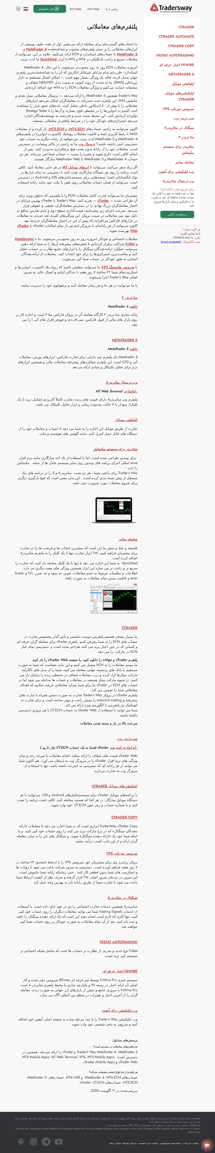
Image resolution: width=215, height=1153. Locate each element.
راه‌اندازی (130, 391)
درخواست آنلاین (177, 214)
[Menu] (18, 9)
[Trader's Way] (170, 11)
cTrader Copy (181, 45)
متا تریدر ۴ (186, 136)
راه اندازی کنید (126, 747)
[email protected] (171, 242)
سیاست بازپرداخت (191, 1143)
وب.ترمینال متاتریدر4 (178, 180)
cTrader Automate (176, 36)
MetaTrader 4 (36, 49)
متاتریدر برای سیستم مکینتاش (115, 448)
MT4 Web (93, 9)
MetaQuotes (24, 238)
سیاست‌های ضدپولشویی (170, 1143)
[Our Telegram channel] (46, 1142)
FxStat (130, 243)
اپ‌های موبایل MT (75, 167)
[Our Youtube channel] (58, 1142)
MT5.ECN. (56, 128)
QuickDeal (48, 59)
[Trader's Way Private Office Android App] (21, 1142)
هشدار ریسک (115, 1143)
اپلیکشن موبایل (183, 83)
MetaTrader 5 (181, 74)
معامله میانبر (184, 162)
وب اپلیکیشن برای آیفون (176, 171)
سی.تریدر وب (184, 118)
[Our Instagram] (33, 1142)
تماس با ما (112, 9)
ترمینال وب (86, 143)
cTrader (186, 27)
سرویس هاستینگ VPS (117, 267)
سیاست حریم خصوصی (148, 1143)
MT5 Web (75, 9)
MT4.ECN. (76, 128)
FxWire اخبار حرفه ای (176, 64)
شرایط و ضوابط (129, 1143)
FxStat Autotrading (175, 55)
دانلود (133, 306)
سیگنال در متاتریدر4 (179, 127)
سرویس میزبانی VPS (178, 108)
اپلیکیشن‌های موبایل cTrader (114, 786)
